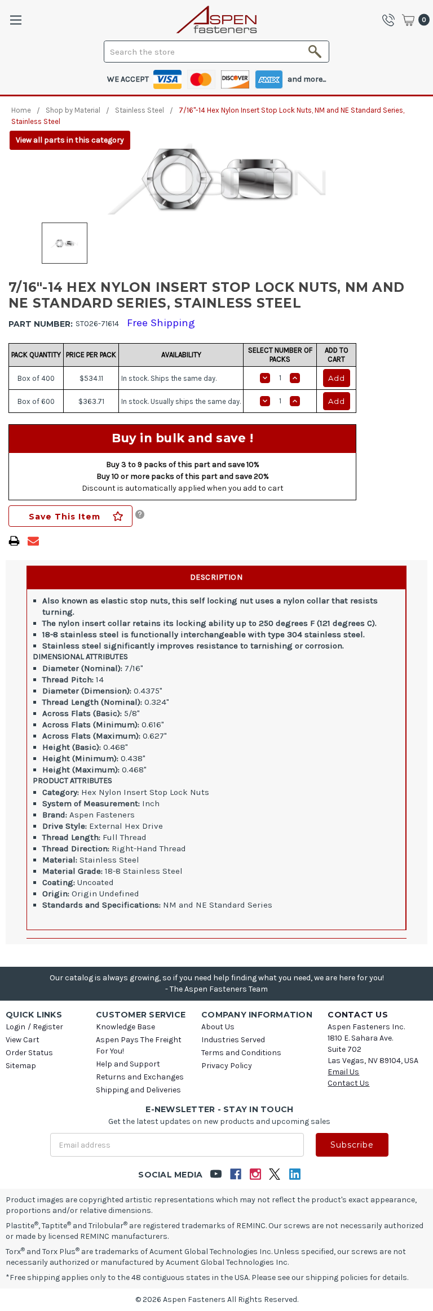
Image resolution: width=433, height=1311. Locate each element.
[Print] (14, 540)
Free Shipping (161, 323)
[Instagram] (255, 1174)
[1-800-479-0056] (391, 19)
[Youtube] (216, 1174)
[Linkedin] (295, 1174)
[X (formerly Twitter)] (275, 1174)
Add (336, 378)
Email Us (343, 1072)
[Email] (33, 540)
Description (216, 577)
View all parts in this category (70, 140)
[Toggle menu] (15, 20)
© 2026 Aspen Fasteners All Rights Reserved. (216, 1299)
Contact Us (348, 1083)
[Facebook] (235, 1174)
